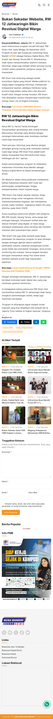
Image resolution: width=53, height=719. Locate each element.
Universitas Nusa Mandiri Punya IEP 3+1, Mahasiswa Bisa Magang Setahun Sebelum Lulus (39, 401)
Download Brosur (9, 657)
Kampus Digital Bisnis (24, 328)
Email (5, 492)
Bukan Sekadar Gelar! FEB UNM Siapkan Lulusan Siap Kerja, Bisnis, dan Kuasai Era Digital (13, 431)
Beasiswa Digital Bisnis (12, 650)
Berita (4, 367)
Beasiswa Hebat (9, 654)
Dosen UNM (7, 328)
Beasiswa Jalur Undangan (13, 647)
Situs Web (32, 492)
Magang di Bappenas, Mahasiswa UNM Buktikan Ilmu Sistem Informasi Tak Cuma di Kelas (39, 431)
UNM (12, 56)
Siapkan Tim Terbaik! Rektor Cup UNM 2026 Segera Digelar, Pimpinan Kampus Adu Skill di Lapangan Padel (13, 371)
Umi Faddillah (15, 35)
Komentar (7, 452)
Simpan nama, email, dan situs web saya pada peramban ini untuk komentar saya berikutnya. (23, 505)
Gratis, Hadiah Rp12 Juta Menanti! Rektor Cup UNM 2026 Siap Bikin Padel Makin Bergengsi (13, 401)
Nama (5, 481)
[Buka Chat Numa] (47, 704)
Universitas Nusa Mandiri (12, 332)
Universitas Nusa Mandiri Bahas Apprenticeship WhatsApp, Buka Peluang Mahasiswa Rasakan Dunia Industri (39, 371)
